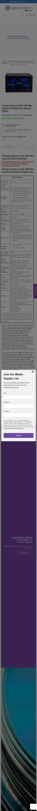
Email (5, 393)
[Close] (34, 371)
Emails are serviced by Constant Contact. (14, 428)
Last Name (6, 411)
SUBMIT (18, 435)
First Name (6, 402)
